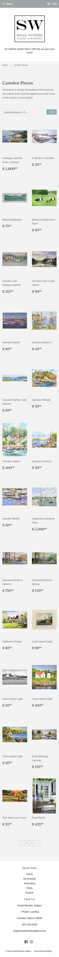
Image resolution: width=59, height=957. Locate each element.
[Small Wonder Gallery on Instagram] (31, 942)
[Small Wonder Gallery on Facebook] (26, 942)
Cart (54, 3)
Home (5, 65)
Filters (51, 112)
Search (29, 892)
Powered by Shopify (43, 951)
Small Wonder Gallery (21, 951)
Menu (9, 3)
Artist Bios (29, 883)
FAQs (30, 888)
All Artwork (29, 878)
